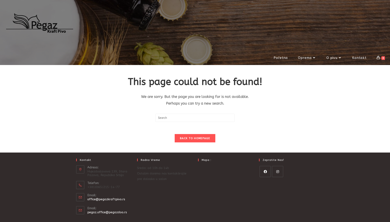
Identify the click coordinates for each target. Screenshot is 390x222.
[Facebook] (265, 171)
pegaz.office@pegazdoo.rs (107, 212)
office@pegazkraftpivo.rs (106, 199)
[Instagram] (277, 171)
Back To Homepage (195, 138)
